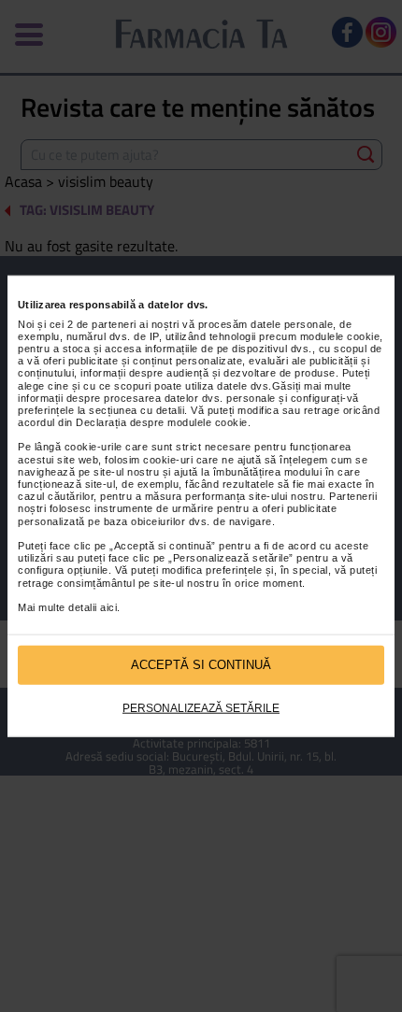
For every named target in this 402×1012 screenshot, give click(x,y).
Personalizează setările (201, 707)
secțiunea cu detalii (136, 410)
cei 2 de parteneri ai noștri (114, 323)
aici (108, 607)
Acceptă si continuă (201, 665)
